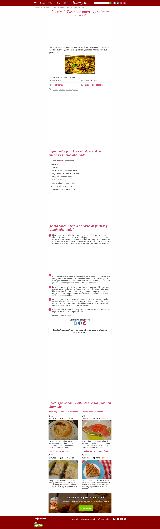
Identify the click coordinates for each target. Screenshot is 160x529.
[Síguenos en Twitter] (118, 3)
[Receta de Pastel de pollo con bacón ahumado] (63, 439)
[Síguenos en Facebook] (114, 3)
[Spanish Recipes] (64, 3)
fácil (95, 80)
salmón (62, 160)
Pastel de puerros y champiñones (95, 451)
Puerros (76, 89)
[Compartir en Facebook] (80, 323)
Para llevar (62, 89)
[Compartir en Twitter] (75, 323)
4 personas (58, 85)
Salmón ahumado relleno (92, 412)
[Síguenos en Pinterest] (124, 3)
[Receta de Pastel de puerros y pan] (63, 478)
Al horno (69, 89)
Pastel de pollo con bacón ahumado (63, 412)
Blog (58, 3)
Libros (42, 3)
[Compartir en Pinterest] (84, 323)
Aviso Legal (74, 519)
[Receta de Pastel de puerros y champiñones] (96, 478)
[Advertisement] (80, 31)
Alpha (68, 315)
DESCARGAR (86, 508)
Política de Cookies (103, 519)
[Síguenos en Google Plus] (121, 519)
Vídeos (51, 3)
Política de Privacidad (87, 519)
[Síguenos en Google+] (121, 3)
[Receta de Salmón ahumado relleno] (96, 439)
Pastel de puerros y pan (58, 451)
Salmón (55, 89)
